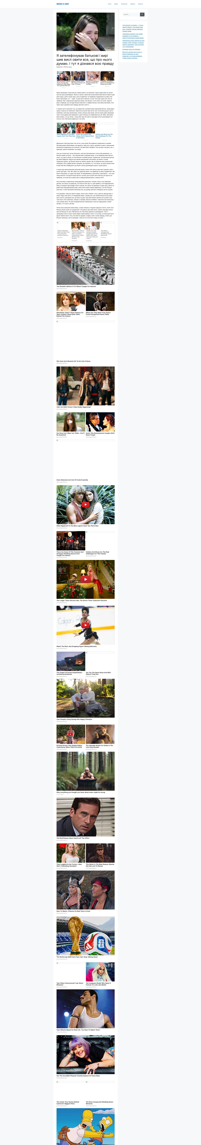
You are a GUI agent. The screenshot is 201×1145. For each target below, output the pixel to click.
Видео (116, 4)
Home (109, 4)
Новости (140, 4)
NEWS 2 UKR (63, 4)
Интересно (124, 4)
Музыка (133, 4)
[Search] (142, 14)
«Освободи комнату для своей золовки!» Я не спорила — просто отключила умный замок (133, 36)
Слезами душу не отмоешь (131, 49)
